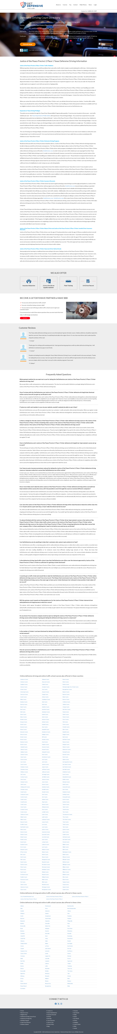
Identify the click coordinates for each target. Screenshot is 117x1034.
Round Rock (70, 938)
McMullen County (46, 869)
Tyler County (65, 827)
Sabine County (66, 759)
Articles (49, 1016)
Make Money (83, 4)
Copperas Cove (23, 951)
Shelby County (66, 779)
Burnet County (23, 744)
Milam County (45, 879)
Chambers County (24, 766)
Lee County (44, 824)
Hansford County (45, 709)
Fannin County (23, 862)
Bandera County (23, 701)
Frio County (22, 882)
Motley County (66, 684)
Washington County (67, 852)
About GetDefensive (52, 1012)
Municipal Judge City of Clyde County (70, 686)
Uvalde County (66, 834)
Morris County (66, 681)
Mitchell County (45, 884)
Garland (46, 913)
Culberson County (24, 814)
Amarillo (22, 911)
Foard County (23, 872)
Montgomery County (46, 889)
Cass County (23, 761)
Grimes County (45, 696)
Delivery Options (25, 1024)
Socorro (69, 958)
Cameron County (24, 754)
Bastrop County (23, 704)
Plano (68, 926)
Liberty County (45, 829)
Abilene (22, 906)
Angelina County (24, 684)
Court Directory (51, 1020)
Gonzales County (45, 686)
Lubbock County (45, 844)
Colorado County (24, 789)
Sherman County (66, 781)
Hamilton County (45, 707)
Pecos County (66, 719)
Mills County (44, 882)
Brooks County (23, 737)
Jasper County (45, 766)
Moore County (66, 679)
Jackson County (45, 764)
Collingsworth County (25, 787)
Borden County (23, 719)
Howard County (45, 749)
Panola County (66, 712)
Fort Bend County (24, 874)
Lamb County (45, 817)
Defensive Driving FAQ (26, 1018)
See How (25, 318)
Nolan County (65, 696)
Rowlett (69, 941)
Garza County (23, 889)
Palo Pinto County (66, 709)
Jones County (45, 781)
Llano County (45, 839)
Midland (46, 978)
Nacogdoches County (67, 689)
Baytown (22, 918)
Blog (48, 1026)
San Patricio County (67, 766)
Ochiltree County (66, 701)
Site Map (49, 1018)
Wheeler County (66, 859)
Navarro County (66, 691)
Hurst (46, 936)
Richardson (69, 931)
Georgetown (48, 916)
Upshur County (66, 829)
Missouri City (48, 983)
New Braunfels (70, 906)
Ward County (65, 849)
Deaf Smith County (24, 827)
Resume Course (24, 1012)
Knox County (45, 809)
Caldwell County (23, 747)
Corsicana (22, 956)
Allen (21, 908)
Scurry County (66, 774)
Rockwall (69, 933)
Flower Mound (23, 986)
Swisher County (66, 802)
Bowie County (23, 724)
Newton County (66, 694)
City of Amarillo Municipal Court (27, 896)
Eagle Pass (22, 973)
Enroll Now (27, 44)
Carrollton (22, 933)
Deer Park (22, 961)
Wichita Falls (70, 983)
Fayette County (23, 864)
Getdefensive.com (48, 151)
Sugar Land (69, 961)
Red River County (66, 739)
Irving (46, 938)
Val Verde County (66, 837)
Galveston (47, 911)
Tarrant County (66, 804)
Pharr (68, 923)
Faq (70, 4)
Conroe (22, 946)
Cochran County (23, 776)
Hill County (44, 737)
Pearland (69, 918)
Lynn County (44, 847)
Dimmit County (23, 837)
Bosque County (23, 722)
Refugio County (66, 744)
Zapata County (66, 887)
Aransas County (23, 686)
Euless (21, 981)
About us (58, 4)
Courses (65, 4)
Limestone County (46, 832)
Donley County (23, 839)
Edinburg (22, 976)
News (90, 4)
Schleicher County (66, 771)
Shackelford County (67, 776)
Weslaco (69, 981)
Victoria (69, 976)
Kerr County (44, 797)
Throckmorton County (67, 814)
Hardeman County (46, 712)
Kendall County (45, 789)
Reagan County (66, 734)
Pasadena (69, 916)
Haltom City (47, 926)
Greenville (47, 923)
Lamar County (45, 814)
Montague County (46, 887)
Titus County (65, 817)
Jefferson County (45, 771)
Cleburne (22, 941)
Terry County (65, 812)
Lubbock (47, 963)
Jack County (44, 761)
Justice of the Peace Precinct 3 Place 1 (54, 899)
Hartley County (45, 722)
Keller (46, 941)
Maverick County (45, 862)
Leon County (45, 827)
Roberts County (66, 747)
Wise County (65, 877)
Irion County (44, 759)
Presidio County (66, 727)
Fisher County (23, 867)
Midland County (45, 877)
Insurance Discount (51, 1014)
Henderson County (46, 732)
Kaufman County (45, 787)
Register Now (24, 1014)
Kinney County (45, 804)
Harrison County (45, 719)
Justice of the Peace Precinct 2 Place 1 (54, 896)
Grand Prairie (48, 918)
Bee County (23, 709)
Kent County (45, 794)
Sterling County (66, 794)
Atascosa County (24, 694)
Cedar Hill (22, 936)
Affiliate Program (25, 1020)
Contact (75, 4)
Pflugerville (69, 921)
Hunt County (45, 754)
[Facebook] (56, 1004)
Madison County (45, 849)
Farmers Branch (23, 983)
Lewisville (47, 958)
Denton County (23, 832)
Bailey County (23, 699)
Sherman (69, 956)
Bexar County (23, 714)
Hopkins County (45, 744)
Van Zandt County (66, 839)
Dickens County (23, 834)
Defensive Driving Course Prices (28, 1016)
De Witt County (23, 824)
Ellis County (22, 854)
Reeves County (66, 742)
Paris (68, 913)
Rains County (65, 729)
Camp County (23, 757)
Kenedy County (45, 792)
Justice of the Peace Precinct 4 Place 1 (80, 896)
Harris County (45, 717)
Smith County (65, 784)
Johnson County (45, 779)
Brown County (23, 739)
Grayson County (45, 691)
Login (95, 4)
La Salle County (45, 812)
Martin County (45, 854)
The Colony (69, 971)
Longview (47, 961)
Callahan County (23, 752)
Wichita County (66, 862)
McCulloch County (46, 864)
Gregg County (45, 694)
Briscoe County (23, 734)
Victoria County (66, 842)
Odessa (69, 911)
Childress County (24, 771)
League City (47, 956)
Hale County (44, 701)
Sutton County (66, 799)
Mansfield (47, 968)
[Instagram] (61, 1004)
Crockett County (24, 809)
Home (22, 1010)
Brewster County (24, 732)
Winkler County (66, 874)
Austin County (23, 696)
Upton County (66, 832)
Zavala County (66, 889)
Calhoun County (23, 749)
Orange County (66, 707)
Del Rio (21, 963)
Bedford (22, 923)
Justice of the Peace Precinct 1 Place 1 (28, 899)
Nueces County (66, 699)
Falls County (23, 859)
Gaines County (23, 884)
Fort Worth (22, 988)
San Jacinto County (67, 764)
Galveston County (24, 887)
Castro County (23, 764)
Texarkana (69, 966)
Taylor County (66, 807)
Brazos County (23, 729)
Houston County (45, 747)
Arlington (22, 913)
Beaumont (22, 921)
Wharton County (66, 857)
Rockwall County (66, 752)
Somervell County (66, 787)
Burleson (22, 931)
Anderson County (24, 679)
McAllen (47, 971)
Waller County (66, 847)
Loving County (45, 842)
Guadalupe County (46, 699)
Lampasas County (46, 819)
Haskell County (45, 724)
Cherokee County (24, 769)
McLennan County (46, 867)
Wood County (66, 879)
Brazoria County (23, 727)
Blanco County (23, 717)
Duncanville (22, 971)
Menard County (45, 874)
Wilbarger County (66, 864)
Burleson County (24, 742)
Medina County (45, 872)
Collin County (23, 784)
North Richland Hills (71, 908)
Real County (65, 737)
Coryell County (23, 802)
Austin (21, 916)
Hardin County (45, 714)
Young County (66, 884)
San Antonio (70, 946)
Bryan (21, 928)
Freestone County (24, 879)
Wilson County (66, 872)
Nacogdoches (48, 986)
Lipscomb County (45, 834)
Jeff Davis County (46, 769)
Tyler (68, 973)
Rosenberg (69, 936)
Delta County (23, 829)
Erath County (23, 857)
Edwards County (23, 849)
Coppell (22, 948)
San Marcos (69, 951)
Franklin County (23, 877)
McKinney (47, 973)
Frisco (46, 908)
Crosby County (23, 812)
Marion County (45, 852)
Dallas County (23, 819)
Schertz (69, 953)
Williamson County (67, 869)
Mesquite (47, 976)
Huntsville (47, 933)
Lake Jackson (48, 948)
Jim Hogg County (45, 774)
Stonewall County (66, 797)
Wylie (68, 986)
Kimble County (45, 799)
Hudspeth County (46, 752)
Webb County (66, 854)
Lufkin (46, 966)
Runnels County (66, 754)
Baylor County (23, 707)
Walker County (66, 844)
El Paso (21, 978)
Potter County (66, 724)
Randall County (66, 732)
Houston (47, 931)
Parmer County (66, 717)
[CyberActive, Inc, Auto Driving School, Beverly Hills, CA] (24, 50)
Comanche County (24, 794)
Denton (22, 966)
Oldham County (66, 704)
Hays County (45, 727)
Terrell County (66, 809)
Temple (69, 963)
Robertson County (67, 749)
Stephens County (66, 792)
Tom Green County (67, 819)
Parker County (66, 714)
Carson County (23, 759)
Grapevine (47, 921)
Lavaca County (45, 822)
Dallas (21, 958)
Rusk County (65, 757)
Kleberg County (45, 807)
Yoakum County (66, 882)
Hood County (45, 742)
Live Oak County (45, 837)
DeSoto (22, 968)
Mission (46, 981)
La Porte (47, 946)
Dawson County (23, 822)
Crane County (23, 807)
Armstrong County (24, 691)
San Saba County (66, 769)
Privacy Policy (50, 1024)
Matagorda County (46, 859)
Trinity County (66, 824)
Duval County (23, 842)
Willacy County (66, 867)
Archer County (23, 689)
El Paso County (23, 852)
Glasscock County (46, 681)
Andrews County (24, 681)
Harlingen (47, 928)
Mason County (45, 857)
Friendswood (48, 906)
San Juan (69, 948)
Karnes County (45, 784)
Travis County (66, 822)
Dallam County (23, 817)
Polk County (65, 722)
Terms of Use (50, 1022)
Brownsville (22, 926)
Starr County (65, 789)
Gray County (44, 689)
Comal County (23, 792)
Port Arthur (69, 928)
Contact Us (50, 1010)
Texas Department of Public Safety (41, 115)
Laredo (46, 953)
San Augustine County (67, 761)
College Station (23, 943)
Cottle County (23, 804)
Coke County (23, 779)
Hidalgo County (45, 734)
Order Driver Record (25, 1022)
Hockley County (45, 739)
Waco (68, 978)
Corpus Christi (23, 953)
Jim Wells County (45, 776)
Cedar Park (22, 938)
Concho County (23, 797)
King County (44, 802)
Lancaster (47, 951)
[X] (59, 1004)
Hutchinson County (46, 757)
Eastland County (23, 844)
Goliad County (45, 684)
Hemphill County (45, 729)
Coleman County (24, 781)
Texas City (69, 968)
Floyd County (23, 869)
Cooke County (23, 799)
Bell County (22, 712)
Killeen (46, 943)
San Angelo (69, 943)
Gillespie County (45, 679)
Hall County (44, 704)
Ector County (23, 847)
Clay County (23, 774)
